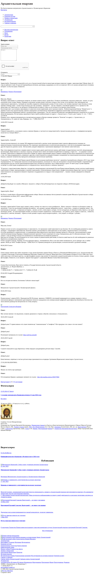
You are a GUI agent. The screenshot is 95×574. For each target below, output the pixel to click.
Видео (6, 34)
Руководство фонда (16, 549)
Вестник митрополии (11, 29)
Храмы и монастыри (11, 18)
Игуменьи (20, 562)
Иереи (52, 562)
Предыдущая (5, 382)
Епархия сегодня (9, 16)
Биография (4, 542)
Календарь (7, 36)
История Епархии (10, 21)
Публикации (8, 31)
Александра (9, 428)
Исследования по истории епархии (42, 555)
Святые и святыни (10, 23)
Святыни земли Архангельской (30, 559)
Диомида (17, 427)
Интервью (18, 542)
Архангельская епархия (17, 3)
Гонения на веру (59, 555)
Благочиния (4, 552)
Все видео (4, 456)
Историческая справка (8, 555)
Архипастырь (8, 14)
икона (42, 425)
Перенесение (36, 425)
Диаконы (66, 562)
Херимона (57, 427)
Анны (27, 428)
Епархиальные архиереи (23, 555)
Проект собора (5, 549)
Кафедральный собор (7, 547)
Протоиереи (45, 562)
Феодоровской (42, 428)
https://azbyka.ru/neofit (30, 335)
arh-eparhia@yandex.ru (8, 567)
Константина (82, 427)
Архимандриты (6, 562)
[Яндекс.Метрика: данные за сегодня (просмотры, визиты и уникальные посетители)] (7, 571)
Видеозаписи (26, 542)
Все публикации (47, 530)
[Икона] (6, 419)
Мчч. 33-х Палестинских (37, 427)
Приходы (19, 552)
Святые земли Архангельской (10, 559)
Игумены (14, 562)
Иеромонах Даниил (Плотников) (11, 91)
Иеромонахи (28, 562)
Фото (6, 33)
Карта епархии (22, 545)
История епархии (6, 554)
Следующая (18, 382)
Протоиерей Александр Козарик (11, 306)
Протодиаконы (58, 562)
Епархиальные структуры (9, 545)
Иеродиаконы (36, 562)
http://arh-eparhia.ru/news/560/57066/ (48, 377)
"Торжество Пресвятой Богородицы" (65, 428)
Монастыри (12, 552)
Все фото (3, 398)
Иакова (35, 428)
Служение (11, 542)
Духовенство (8, 20)
